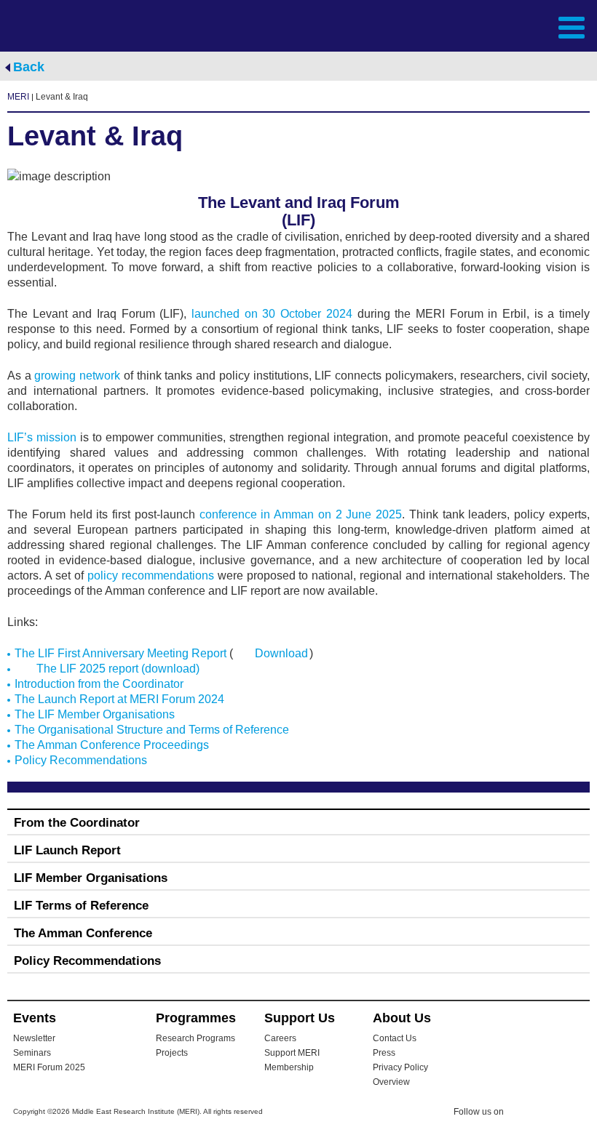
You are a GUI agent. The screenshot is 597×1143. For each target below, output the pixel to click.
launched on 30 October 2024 (271, 314)
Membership (289, 1067)
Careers (280, 1038)
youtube (580, 1113)
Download (281, 653)
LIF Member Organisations (90, 878)
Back (28, 67)
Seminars (32, 1053)
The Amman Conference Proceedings (112, 745)
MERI (65, 26)
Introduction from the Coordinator (99, 684)
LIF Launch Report (67, 850)
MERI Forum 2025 (49, 1067)
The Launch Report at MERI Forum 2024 (119, 699)
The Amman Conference (83, 933)
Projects (172, 1053)
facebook (551, 1114)
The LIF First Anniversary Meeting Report (120, 653)
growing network (77, 375)
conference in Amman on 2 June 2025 (301, 514)
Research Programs (195, 1038)
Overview (391, 1082)
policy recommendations (150, 575)
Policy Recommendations (81, 760)
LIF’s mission (41, 437)
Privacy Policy (400, 1067)
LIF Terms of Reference (81, 906)
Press (384, 1053)
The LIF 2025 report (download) (117, 668)
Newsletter (34, 1038)
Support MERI (292, 1053)
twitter (522, 1114)
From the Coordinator (77, 823)
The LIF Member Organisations (95, 714)
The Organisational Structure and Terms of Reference (152, 729)
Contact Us (394, 1038)
